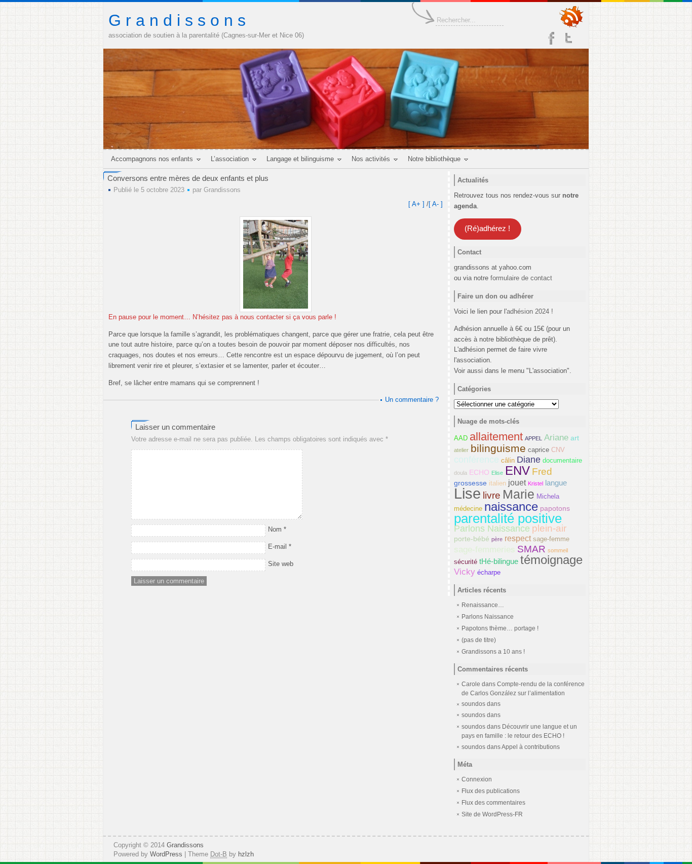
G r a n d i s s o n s (177, 20)
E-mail (279, 546)
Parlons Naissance (492, 528)
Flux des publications (491, 791)
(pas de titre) (479, 640)
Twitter (569, 38)
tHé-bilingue (498, 561)
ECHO (479, 472)
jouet (517, 482)
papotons (555, 508)
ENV (517, 470)
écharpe (489, 572)
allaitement (496, 436)
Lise (467, 493)
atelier (461, 450)
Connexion (477, 779)
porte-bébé (471, 539)
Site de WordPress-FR (492, 814)
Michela (547, 496)
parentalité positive (508, 518)
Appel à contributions (531, 746)
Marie (518, 494)
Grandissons (222, 190)
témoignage (551, 560)
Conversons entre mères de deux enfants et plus (187, 178)
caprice (538, 450)
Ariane (556, 437)
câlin (508, 460)
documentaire (562, 460)
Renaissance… (483, 605)
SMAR (531, 548)
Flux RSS (571, 17)
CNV (558, 450)
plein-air (549, 528)
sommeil (558, 550)
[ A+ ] (417, 204)
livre (492, 495)
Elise (497, 473)
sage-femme (551, 539)
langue (556, 482)
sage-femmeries (484, 549)
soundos (473, 715)
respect (518, 538)
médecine (468, 508)
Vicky (464, 572)
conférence (476, 460)
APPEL (533, 438)
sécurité (465, 562)
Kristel (535, 483)
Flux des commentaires (493, 802)
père (497, 539)
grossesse (470, 483)
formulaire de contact (521, 278)
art (574, 438)
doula (460, 473)
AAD (461, 438)
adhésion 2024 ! (530, 311)
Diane (529, 460)
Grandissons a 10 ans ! (493, 651)
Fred (542, 471)
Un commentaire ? (412, 399)
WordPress (166, 854)
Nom (277, 529)
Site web (280, 564)
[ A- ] (436, 204)
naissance (511, 506)
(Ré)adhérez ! (487, 228)
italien (497, 483)
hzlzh (246, 854)
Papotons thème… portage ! (500, 628)
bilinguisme (498, 448)
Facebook (551, 38)
